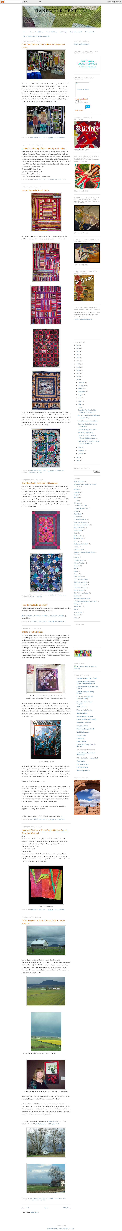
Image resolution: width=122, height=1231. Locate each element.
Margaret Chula (54, 1124)
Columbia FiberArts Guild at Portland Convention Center (43, 46)
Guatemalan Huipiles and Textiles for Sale (36, 36)
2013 (78, 373)
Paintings (64, 32)
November (82, 385)
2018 (78, 358)
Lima (75, 555)
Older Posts (67, 1208)
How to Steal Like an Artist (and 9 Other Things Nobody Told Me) (43, 615)
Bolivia (76, 497)
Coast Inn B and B (80, 506)
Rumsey (76, 596)
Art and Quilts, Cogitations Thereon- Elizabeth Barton (86, 682)
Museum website (53, 1121)
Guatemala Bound (76, 32)
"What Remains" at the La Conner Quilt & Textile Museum (43, 922)
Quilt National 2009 (80, 579)
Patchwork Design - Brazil (85, 729)
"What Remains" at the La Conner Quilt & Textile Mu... (89, 442)
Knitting (77, 541)
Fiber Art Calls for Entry (85, 710)
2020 (78, 351)
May (80, 404)
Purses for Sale (89, 32)
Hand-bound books (80, 522)
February (82, 450)
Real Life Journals (83, 732)
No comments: (60, 137)
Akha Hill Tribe (79, 481)
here (61, 816)
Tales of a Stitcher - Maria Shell (87, 758)
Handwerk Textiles (62, 10)
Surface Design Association (86, 749)
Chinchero (77, 503)
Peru (75, 568)
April (80, 407)
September (82, 392)
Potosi (76, 571)
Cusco (76, 511)
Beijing (76, 495)
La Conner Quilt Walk (36, 1200)
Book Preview (79, 110)
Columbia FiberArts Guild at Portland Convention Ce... (87, 411)
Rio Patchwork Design (81, 593)
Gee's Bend (77, 514)
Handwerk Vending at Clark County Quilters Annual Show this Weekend (44, 831)
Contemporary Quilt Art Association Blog (85, 697)
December (82, 382)
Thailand (77, 615)
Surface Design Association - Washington (86, 754)
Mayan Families (79, 563)
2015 (78, 367)
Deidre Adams (81, 707)
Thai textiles (78, 612)
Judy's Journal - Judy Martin (86, 719)
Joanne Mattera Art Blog (85, 716)
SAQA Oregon (81, 741)
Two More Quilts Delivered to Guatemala (39, 483)
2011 (78, 379)
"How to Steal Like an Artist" (34, 604)
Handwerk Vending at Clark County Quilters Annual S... (87, 437)
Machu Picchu (78, 560)
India (75, 533)
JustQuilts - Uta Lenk (84, 722)
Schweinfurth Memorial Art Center (85, 601)
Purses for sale (78, 577)
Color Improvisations (81, 508)
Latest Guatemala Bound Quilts (35, 190)
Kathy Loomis (78, 538)
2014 (78, 370)
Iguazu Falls (78, 530)
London (76, 557)
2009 (78, 460)
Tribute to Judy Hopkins (32, 631)
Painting (77, 566)
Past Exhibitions (51, 32)
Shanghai (77, 604)
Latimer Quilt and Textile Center (84, 552)
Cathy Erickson (41, 1124)
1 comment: (59, 470)
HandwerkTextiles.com (81, 44)
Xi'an (75, 617)
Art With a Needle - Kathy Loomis (85, 692)
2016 (78, 364)
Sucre (76, 609)
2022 (78, 345)
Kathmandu (78, 536)
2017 (78, 361)
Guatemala (77, 516)
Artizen (76, 489)
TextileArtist (81, 761)
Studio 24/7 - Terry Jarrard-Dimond (86, 745)
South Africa (78, 606)
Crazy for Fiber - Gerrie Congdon (85, 703)
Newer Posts (25, 1208)
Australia (77, 492)
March (81, 447)
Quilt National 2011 (80, 582)
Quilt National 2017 (80, 587)
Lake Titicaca (78, 549)
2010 (78, 457)
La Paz (76, 547)
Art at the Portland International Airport (88, 687)
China (76, 500)
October (81, 388)
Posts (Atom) (34, 1212)
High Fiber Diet (79, 527)
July (80, 398)
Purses (76, 574)
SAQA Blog (80, 738)
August (81, 395)
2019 (78, 354)
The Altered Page (82, 764)
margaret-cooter (82, 725)
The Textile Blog (82, 767)
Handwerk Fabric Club (81, 525)
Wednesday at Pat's (83, 770)
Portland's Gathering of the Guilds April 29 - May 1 (44, 148)
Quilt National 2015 (80, 585)
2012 (78, 376)
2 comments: (60, 819)
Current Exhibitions (36, 32)
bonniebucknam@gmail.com (83, 319)
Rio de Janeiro (78, 590)
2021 (78, 348)
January (81, 453)
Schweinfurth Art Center (82, 598)
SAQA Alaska (81, 735)
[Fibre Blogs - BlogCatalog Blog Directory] (87, 668)
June (80, 401)
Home (25, 32)
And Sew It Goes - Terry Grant (87, 678)
